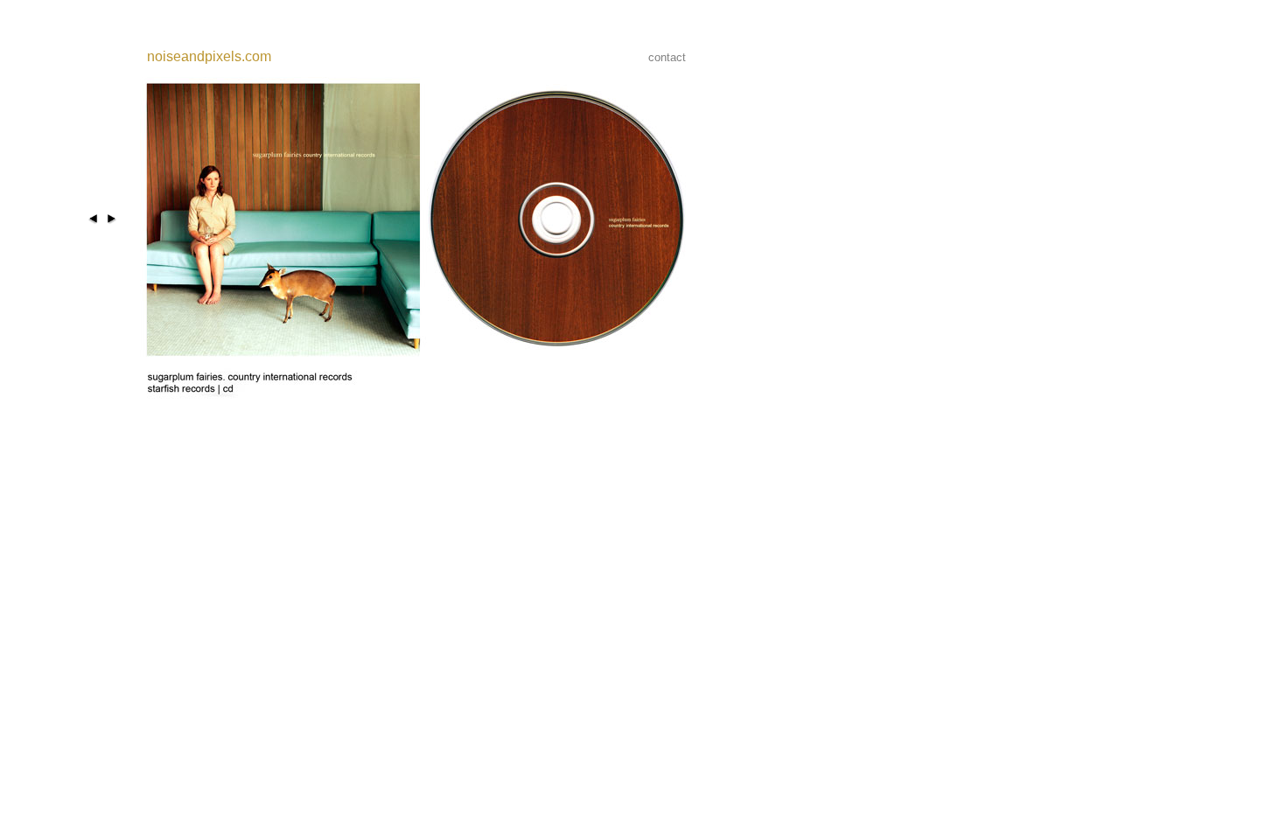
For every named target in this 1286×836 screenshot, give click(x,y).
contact (667, 57)
